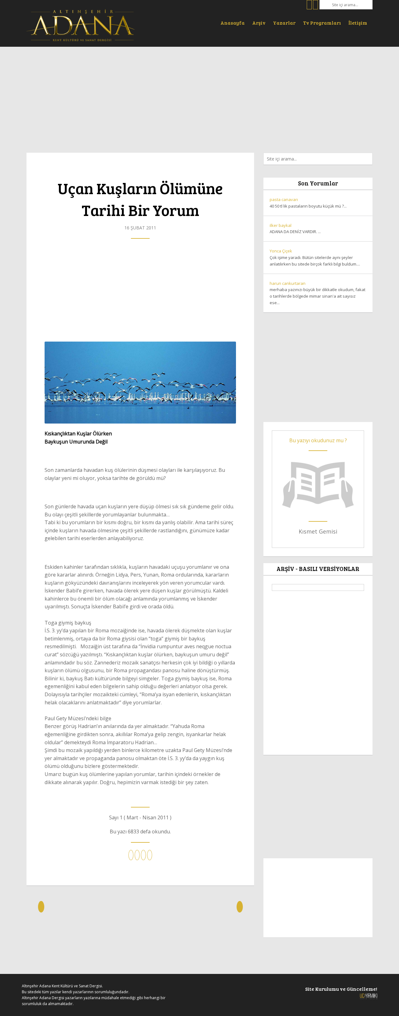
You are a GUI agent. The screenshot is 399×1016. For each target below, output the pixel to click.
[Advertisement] (199, 96)
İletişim (358, 22)
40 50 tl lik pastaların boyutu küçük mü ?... (308, 203)
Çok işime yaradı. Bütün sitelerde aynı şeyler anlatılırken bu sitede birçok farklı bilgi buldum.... (315, 257)
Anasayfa (232, 22)
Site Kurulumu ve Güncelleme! (341, 988)
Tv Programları (322, 22)
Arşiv (259, 22)
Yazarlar (284, 22)
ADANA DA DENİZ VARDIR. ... (295, 229)
